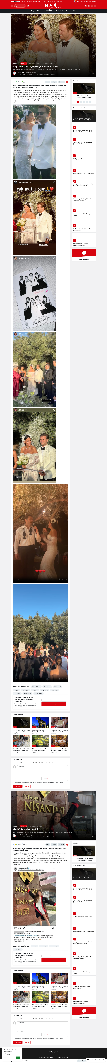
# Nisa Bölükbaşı (54, 946)
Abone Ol (54, 704)
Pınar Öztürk (20, 72)
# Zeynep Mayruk (38, 693)
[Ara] (86, 6)
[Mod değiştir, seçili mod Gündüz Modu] (28, 6)
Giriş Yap (27, 786)
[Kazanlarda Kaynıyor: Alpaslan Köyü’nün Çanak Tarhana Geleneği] (59, 725)
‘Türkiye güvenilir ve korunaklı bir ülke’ (83, 159)
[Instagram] (51, 1051)
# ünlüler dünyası (27, 693)
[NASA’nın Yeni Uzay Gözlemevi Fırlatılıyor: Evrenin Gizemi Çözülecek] (21, 725)
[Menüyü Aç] (12, 6)
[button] (89, 6)
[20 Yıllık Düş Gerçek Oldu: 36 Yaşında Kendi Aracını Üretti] (21, 744)
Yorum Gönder (17, 786)
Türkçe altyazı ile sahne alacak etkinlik (83, 173)
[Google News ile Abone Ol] (17, 82)
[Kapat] (104, 1060)
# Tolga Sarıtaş (17, 693)
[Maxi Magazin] (53, 7)
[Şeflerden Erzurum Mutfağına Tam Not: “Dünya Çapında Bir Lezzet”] (59, 744)
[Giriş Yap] (92, 6)
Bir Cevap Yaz (18, 759)
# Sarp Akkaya (44, 690)
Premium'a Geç (21, 5)
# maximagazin (25, 690)
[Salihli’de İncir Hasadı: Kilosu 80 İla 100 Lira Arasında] (40, 744)
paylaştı (58, 858)
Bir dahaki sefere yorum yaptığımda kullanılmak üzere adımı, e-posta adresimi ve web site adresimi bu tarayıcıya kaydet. (39, 782)
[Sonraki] (23, 1)
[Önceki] (21, 1)
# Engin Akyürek (47, 686)
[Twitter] (56, 1051)
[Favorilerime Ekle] (67, 82)
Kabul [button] (18, 1057)
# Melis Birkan (35, 690)
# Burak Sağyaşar (36, 686)
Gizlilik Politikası (7, 1057)
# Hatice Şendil (57, 686)
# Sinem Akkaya (54, 690)
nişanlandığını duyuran (48, 853)
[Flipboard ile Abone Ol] (24, 82)
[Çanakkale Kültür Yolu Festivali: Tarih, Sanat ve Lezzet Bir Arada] (40, 725)
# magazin (16, 690)
